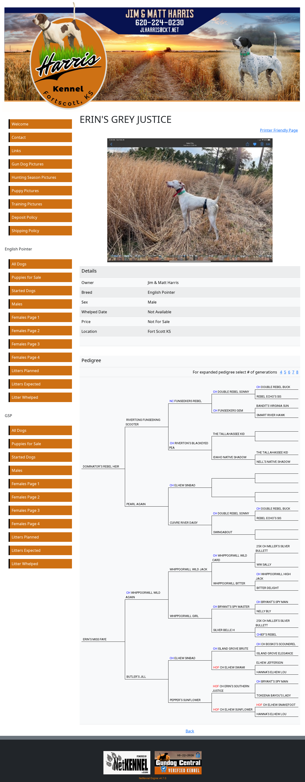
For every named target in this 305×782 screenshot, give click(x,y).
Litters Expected (26, 384)
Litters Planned (25, 370)
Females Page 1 (26, 317)
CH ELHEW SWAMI (229, 667)
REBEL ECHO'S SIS (269, 396)
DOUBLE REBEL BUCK (273, 387)
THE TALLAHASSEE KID (229, 434)
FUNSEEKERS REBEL (186, 401)
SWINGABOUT (222, 532)
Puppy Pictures (25, 190)
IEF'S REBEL (267, 634)
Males (17, 304)
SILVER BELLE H (224, 630)
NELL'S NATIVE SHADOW (273, 461)
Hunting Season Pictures (34, 177)
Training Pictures (27, 204)
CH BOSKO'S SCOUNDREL (276, 644)
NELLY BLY (264, 611)
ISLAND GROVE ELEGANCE (275, 653)
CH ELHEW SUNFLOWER (233, 709)
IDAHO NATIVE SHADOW (229, 457)
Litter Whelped (25, 397)
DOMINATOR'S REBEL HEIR (101, 466)
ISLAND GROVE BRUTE (230, 648)
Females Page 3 (26, 344)
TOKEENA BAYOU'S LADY (274, 695)
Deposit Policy (24, 217)
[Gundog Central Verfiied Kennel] (178, 763)
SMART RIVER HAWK (271, 415)
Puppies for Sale (26, 277)
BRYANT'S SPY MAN (272, 602)
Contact (19, 137)
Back (190, 731)
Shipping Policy (25, 230)
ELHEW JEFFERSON (269, 662)
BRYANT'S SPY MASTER (231, 606)
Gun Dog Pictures (28, 164)
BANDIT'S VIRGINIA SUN (272, 406)
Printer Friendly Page (279, 130)
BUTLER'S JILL (136, 676)
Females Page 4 (26, 357)
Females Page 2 (26, 330)
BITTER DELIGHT (268, 588)
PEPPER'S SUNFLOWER (185, 700)
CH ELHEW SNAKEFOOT (275, 705)
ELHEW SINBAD (182, 485)
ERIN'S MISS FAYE (95, 639)
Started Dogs (24, 290)
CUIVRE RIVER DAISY (184, 522)
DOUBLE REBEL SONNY (231, 391)
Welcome (20, 124)
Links (16, 150)
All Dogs (19, 264)
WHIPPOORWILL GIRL (184, 616)
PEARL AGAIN (136, 504)
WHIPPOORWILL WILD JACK (188, 569)
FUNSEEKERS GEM (228, 410)
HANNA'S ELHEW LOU (271, 672)
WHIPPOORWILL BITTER (229, 583)
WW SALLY (264, 564)
